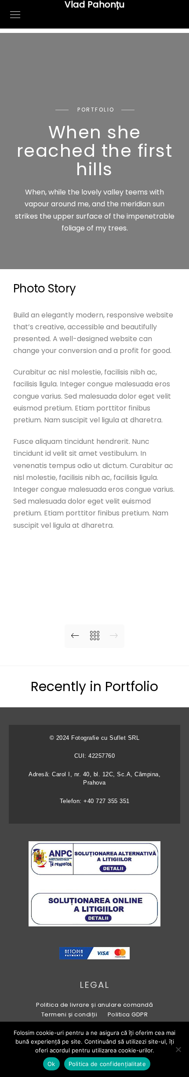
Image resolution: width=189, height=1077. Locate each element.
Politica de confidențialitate (107, 1063)
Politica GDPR (128, 1014)
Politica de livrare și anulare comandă (94, 1005)
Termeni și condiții (69, 1014)
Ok (51, 1063)
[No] (178, 1049)
